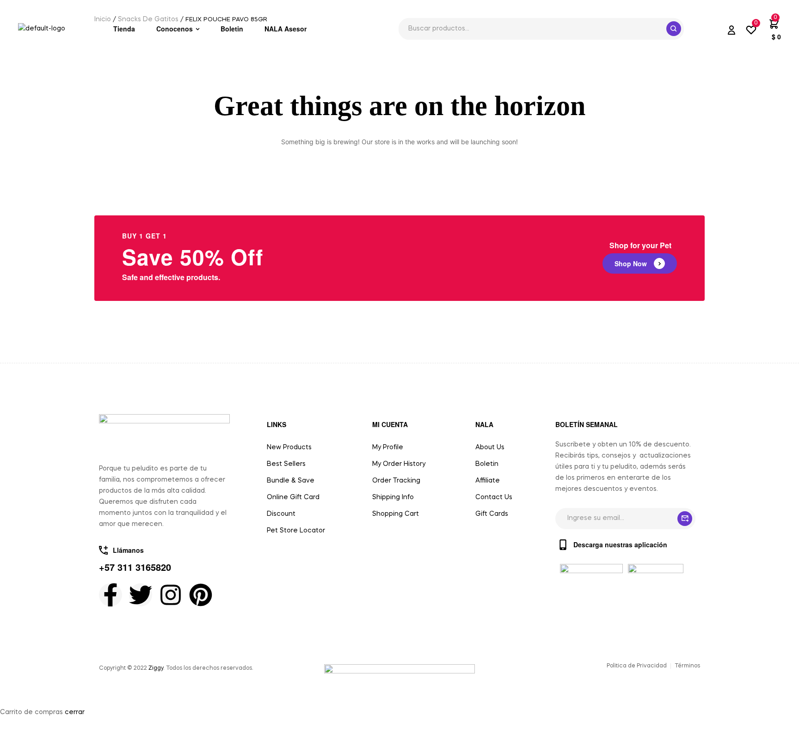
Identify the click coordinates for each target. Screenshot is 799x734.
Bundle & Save (290, 480)
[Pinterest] (200, 594)
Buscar (673, 28)
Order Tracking (396, 480)
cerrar (75, 712)
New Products (289, 447)
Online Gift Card (293, 497)
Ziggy (155, 668)
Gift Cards (491, 514)
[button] (639, 263)
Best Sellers (286, 464)
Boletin (486, 464)
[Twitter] (140, 594)
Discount (281, 514)
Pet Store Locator (296, 530)
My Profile (387, 447)
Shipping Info (393, 497)
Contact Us (493, 497)
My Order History (398, 464)
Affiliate (487, 480)
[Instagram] (170, 594)
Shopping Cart (395, 514)
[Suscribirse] (684, 518)
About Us (489, 447)
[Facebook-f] (110, 594)
